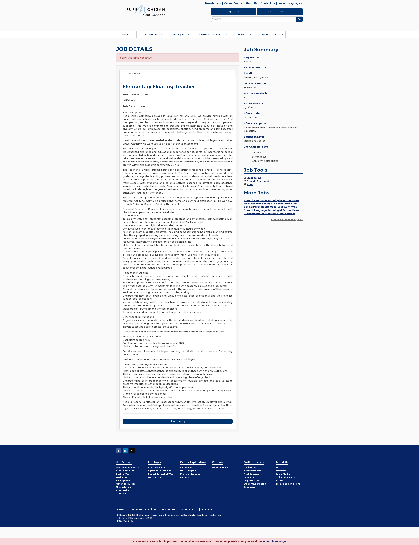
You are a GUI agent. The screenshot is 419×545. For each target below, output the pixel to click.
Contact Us (268, 3)
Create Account (277, 11)
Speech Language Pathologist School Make (271, 200)
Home (125, 34)
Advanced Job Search (128, 467)
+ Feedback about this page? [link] (287, 219)
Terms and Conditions (288, 484)
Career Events (233, 3)
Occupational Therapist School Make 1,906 (271, 203)
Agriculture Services (159, 470)
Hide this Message (274, 541)
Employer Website (255, 67)
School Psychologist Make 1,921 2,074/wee (270, 206)
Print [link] (250, 184)
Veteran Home (220, 467)
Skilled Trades (269, 34)
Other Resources (125, 484)
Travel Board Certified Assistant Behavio (269, 213)
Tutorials (121, 493)
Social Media (283, 474)
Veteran (241, 34)
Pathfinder (186, 467)
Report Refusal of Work (161, 474)
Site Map (121, 509)
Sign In (231, 11)
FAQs (279, 467)
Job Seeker (150, 34)
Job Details (134, 73)
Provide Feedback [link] (258, 181)
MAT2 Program (188, 470)
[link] (145, 10)
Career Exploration (210, 34)
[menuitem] (125, 34)
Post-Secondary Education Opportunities (253, 477)
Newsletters (213, 3)
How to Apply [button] (177, 421)
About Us (251, 3)
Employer (178, 34)
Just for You (122, 474)
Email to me (254, 177)
